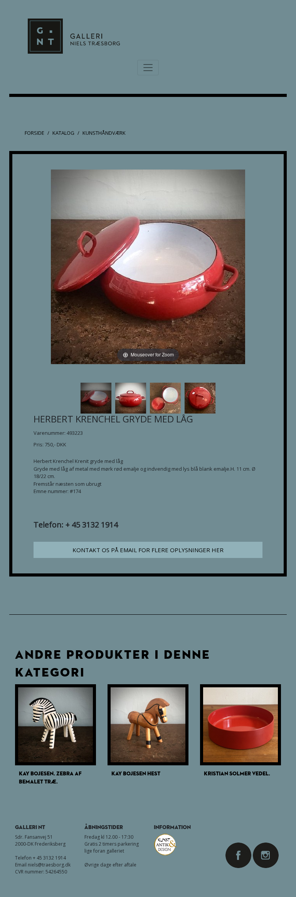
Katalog (63, 132)
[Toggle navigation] (148, 67)
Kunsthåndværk (104, 132)
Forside (34, 132)
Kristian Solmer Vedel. (237, 773)
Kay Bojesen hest (135, 773)
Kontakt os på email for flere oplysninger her (148, 550)
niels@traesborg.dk (49, 864)
